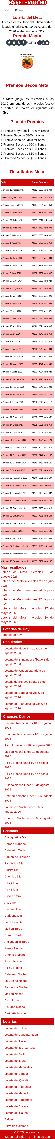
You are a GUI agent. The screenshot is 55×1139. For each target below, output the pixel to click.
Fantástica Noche (16, 987)
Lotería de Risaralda (17, 1086)
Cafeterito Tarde (14, 850)
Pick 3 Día (11, 889)
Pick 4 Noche (13, 961)
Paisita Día (11, 870)
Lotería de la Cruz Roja (19, 1047)
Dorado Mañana (15, 843)
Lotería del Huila (15, 1041)
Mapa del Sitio (14, 1136)
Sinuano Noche (14, 1006)
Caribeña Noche (15, 1013)
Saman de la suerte (17, 857)
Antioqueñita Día (15, 837)
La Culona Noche (16, 980)
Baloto (19, 10)
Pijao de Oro (12, 896)
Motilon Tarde (13, 928)
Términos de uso (38, 1136)
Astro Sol (10, 902)
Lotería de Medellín (17, 1093)
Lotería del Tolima (16, 1028)
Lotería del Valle (15, 1054)
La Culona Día (13, 922)
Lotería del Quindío (16, 1080)
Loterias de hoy (11, 634)
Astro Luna (11, 1000)
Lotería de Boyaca (16, 1106)
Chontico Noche (15, 954)
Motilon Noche (13, 993)
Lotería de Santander (18, 1099)
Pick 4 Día (11, 883)
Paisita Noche (13, 948)
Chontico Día (13, 876)
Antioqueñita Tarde (16, 941)
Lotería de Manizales (18, 1067)
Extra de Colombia (16, 1125)
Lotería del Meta (15, 1060)
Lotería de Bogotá (16, 1073)
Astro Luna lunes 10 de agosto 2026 (28, 745)
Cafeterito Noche (15, 974)
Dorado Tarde (13, 935)
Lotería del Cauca (16, 1112)
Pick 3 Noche (13, 967)
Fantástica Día (14, 863)
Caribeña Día (13, 915)
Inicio (6, 10)
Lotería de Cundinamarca (21, 1034)
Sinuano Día (12, 909)
